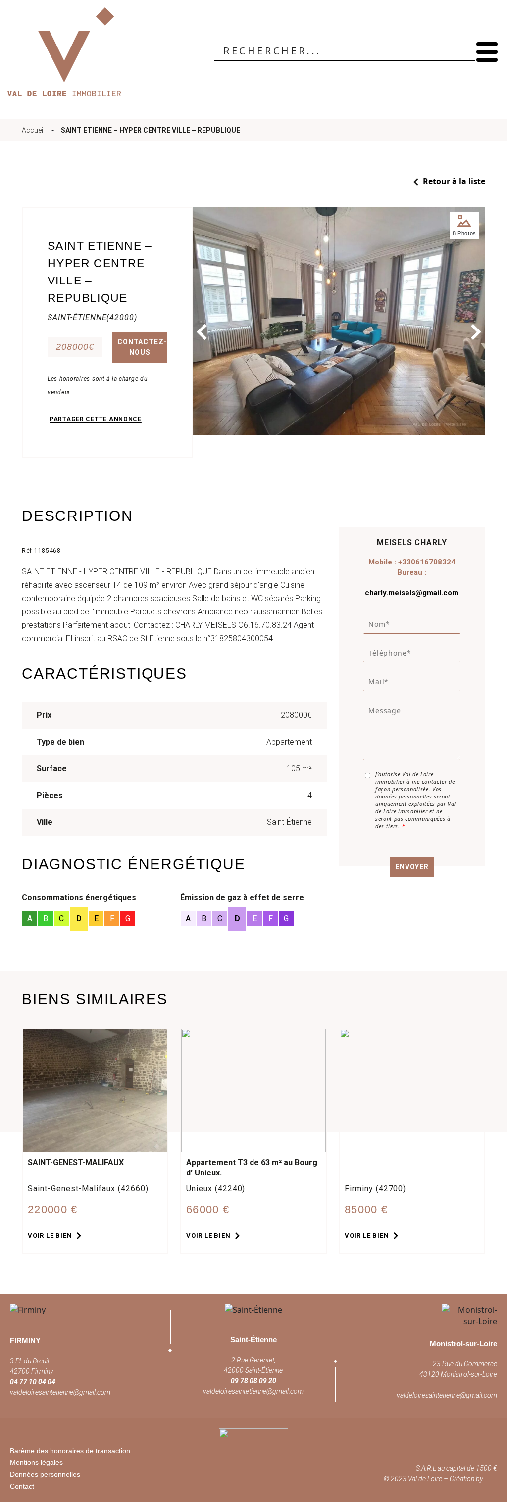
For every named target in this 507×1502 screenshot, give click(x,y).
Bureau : (411, 572)
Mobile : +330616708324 (412, 562)
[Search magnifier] (467, 50)
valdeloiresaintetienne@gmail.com (60, 1392)
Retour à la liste (453, 181)
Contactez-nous (142, 347)
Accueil (33, 130)
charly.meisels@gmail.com (411, 592)
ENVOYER (412, 867)
